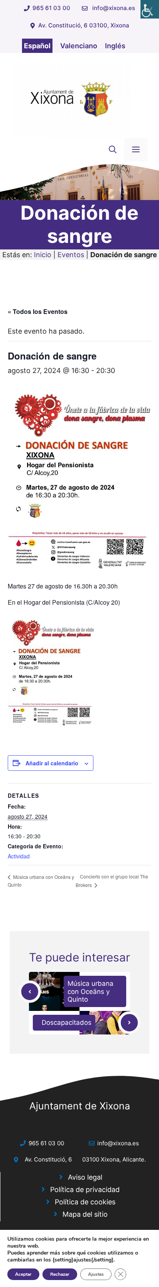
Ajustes (96, 1274)
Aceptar (23, 1274)
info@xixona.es (113, 8)
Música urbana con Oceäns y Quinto (90, 991)
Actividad (19, 856)
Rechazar (59, 1274)
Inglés (115, 46)
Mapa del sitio (85, 1214)
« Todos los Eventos (38, 311)
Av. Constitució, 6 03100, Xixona (83, 25)
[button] (112, 149)
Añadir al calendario (51, 763)
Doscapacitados (66, 1022)
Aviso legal (85, 1177)
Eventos (71, 255)
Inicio (42, 255)
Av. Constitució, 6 (48, 1159)
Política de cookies (85, 1202)
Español (37, 46)
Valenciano (78, 46)
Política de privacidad (85, 1189)
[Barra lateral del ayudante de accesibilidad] (149, 9)
